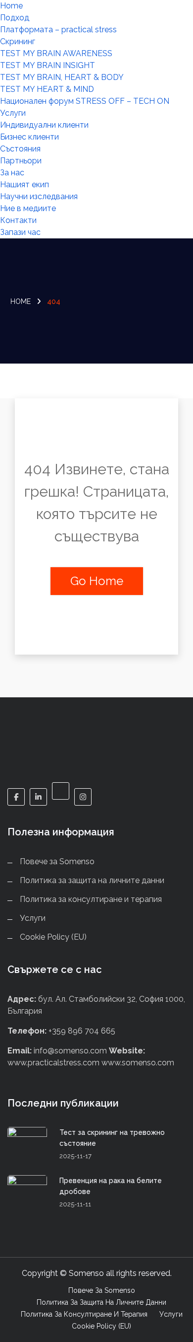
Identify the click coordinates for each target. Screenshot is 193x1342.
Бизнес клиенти (29, 137)
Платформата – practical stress (58, 29)
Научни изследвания (39, 196)
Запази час (20, 232)
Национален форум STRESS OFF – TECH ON (84, 101)
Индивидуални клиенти (44, 125)
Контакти (18, 220)
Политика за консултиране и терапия (91, 899)
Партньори (21, 160)
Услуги (13, 113)
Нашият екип (24, 184)
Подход (14, 17)
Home (11, 5)
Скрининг (17, 41)
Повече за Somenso (57, 861)
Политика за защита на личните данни (92, 880)
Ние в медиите (28, 208)
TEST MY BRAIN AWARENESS (56, 53)
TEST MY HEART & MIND (47, 89)
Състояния (20, 148)
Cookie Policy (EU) (53, 937)
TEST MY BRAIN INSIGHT (47, 65)
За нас (12, 172)
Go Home (96, 581)
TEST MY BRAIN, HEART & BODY (62, 77)
